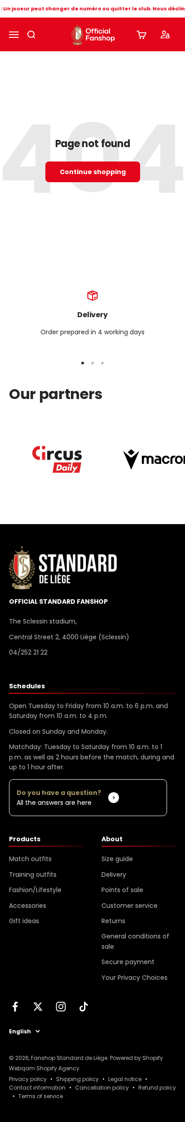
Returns (113, 920)
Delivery (113, 874)
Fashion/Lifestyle (35, 889)
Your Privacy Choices (134, 977)
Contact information (37, 1087)
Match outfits (30, 858)
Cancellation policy (102, 1087)
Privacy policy (28, 1079)
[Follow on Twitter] (38, 1007)
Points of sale (122, 889)
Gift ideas (24, 920)
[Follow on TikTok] (84, 1007)
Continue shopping (93, 171)
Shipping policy (77, 1079)
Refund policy (157, 1087)
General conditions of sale (135, 941)
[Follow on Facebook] (15, 1007)
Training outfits (33, 874)
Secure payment (127, 961)
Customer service (129, 905)
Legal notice (124, 1079)
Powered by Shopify (136, 1058)
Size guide (117, 858)
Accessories (27, 905)
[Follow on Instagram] (61, 1007)
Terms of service (40, 1096)
